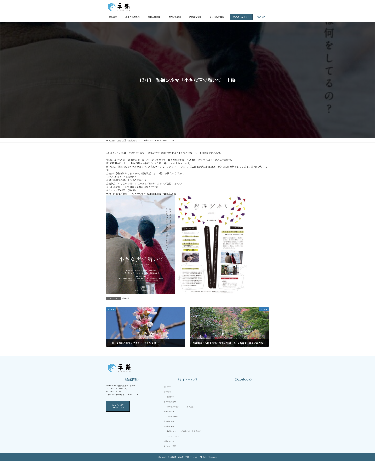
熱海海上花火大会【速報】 (191, 431)
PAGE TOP (364, 444)
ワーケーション (173, 436)
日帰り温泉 (189, 406)
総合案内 (167, 391)
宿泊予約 (261, 16)
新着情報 (125, 298)
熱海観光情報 (169, 426)
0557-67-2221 (118, 405)
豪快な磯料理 (169, 411)
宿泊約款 (170, 396)
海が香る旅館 (169, 421)
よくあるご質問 (170, 446)
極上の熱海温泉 (170, 401)
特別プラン (171, 431)
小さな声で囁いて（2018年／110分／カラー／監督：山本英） (150, 183)
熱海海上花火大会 (241, 16)
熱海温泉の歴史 (173, 406)
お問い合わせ (169, 441)
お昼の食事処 (172, 416)
